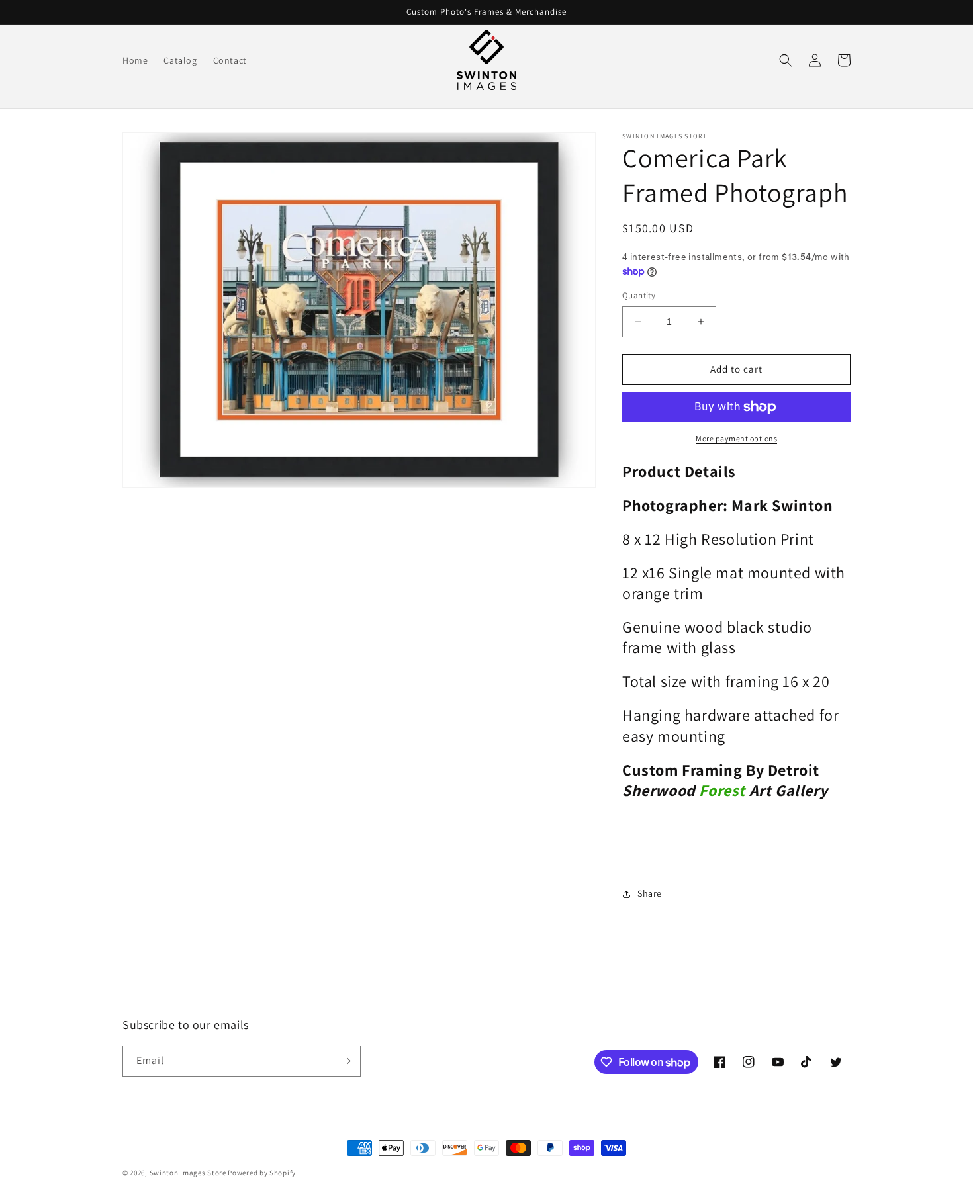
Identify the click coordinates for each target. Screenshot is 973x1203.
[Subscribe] (345, 1061)
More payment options (736, 438)
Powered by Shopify (262, 1172)
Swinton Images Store (189, 1172)
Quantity (638, 295)
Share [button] (649, 893)
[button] (785, 60)
